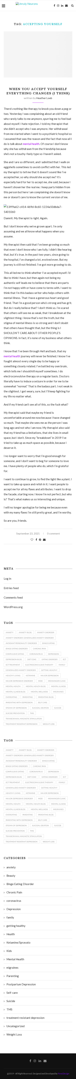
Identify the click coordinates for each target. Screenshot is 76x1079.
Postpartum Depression (21, 984)
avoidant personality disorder (21, 643)
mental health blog (36, 686)
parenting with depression (19, 702)
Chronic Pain (39, 648)
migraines (58, 692)
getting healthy (49, 670)
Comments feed (13, 597)
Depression (53, 654)
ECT (64, 659)
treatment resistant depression (21, 724)
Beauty (10, 875)
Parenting (12, 976)
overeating (11, 697)
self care (42, 702)
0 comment (53, 533)
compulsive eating (15, 654)
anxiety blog (25, 632)
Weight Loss (48, 724)
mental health (31, 143)
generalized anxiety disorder (21, 670)
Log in (7, 578)
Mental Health (13, 686)
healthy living (13, 675)
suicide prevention (15, 713)
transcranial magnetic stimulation (24, 718)
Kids (9, 950)
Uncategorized (15, 1026)
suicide (57, 708)
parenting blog (46, 697)
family (62, 665)
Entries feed (11, 588)
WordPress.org (13, 607)
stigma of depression (16, 708)
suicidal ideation (40, 708)
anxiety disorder (45, 632)
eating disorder (50, 659)
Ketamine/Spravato (18, 942)
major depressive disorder (19, 681)
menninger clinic (57, 681)
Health (10, 934)
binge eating (48, 643)
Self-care (12, 992)
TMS (32, 713)
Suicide (10, 1001)
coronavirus (36, 654)
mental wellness (39, 692)
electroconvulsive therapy (39, 665)
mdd (40, 681)
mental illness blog (15, 692)
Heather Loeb (44, 98)
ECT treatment (13, 665)
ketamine (30, 675)
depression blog (14, 659)
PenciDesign (63, 1073)
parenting (28, 697)
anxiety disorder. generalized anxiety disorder (30, 638)
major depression (50, 675)
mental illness (58, 686)
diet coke (31, 659)
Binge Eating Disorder (17, 648)
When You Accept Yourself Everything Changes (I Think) (38, 91)
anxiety (9, 632)
